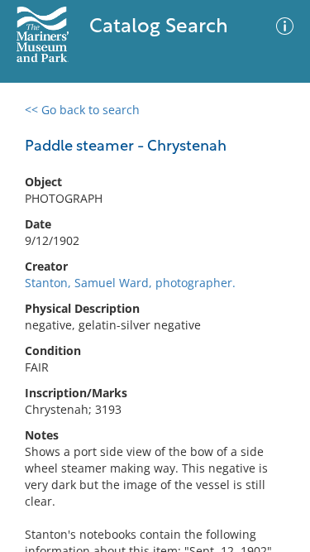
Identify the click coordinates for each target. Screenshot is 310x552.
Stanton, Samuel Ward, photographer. (130, 282)
